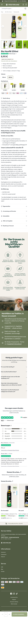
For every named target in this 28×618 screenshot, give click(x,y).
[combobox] (11, 8)
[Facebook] (11, 593)
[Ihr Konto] (23, 5)
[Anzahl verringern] (2, 614)
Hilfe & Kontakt (14, 603)
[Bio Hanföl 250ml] (14, 26)
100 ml (4, 77)
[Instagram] (13, 593)
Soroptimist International (14, 344)
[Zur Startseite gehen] (12, 4)
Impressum (3, 552)
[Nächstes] (25, 26)
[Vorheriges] (3, 26)
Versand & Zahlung (14, 601)
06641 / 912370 (4, 537)
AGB (2, 567)
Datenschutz (3, 554)
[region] (14, 31)
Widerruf (3, 556)
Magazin (14, 599)
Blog (2, 569)
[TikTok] (16, 593)
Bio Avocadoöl (4, 510)
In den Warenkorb (20, 614)
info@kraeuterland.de (14, 537)
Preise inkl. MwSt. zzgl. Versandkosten (9, 60)
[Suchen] (25, 8)
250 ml (10, 77)
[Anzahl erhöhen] (9, 614)
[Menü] (1, 5)
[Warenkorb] (26, 5)
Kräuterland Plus (14, 597)
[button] (14, 98)
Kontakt (2, 571)
